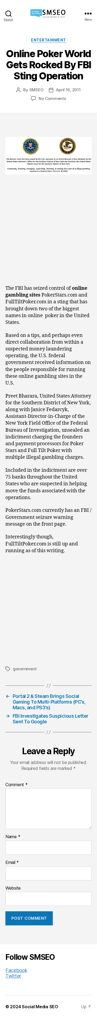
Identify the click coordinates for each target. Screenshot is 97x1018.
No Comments (52, 98)
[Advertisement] (48, 234)
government (24, 668)
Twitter (13, 976)
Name (12, 836)
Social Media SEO (40, 1006)
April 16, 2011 (68, 89)
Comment (16, 784)
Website (13, 888)
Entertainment (48, 40)
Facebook (16, 970)
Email (12, 862)
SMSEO (36, 89)
